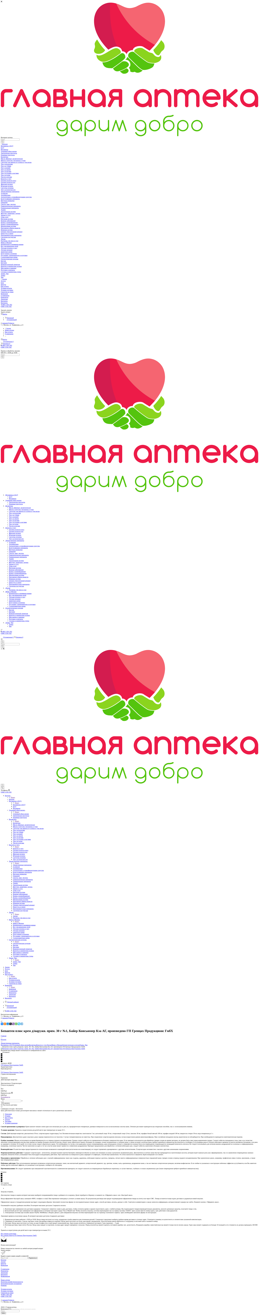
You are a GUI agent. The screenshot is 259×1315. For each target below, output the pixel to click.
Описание (8, 1114)
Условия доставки (7, 1291)
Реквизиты (4, 1271)
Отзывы (7, 1116)
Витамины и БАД (19, 805)
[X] (10, 1024)
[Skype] (19, 1024)
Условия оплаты (6, 1289)
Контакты (4, 1274)
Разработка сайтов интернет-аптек (24, 1309)
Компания (12, 989)
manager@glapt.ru (8, 323)
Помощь (4, 1285)
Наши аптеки (5, 1280)
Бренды (3, 1263)
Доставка (8, 1121)
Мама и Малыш (18, 923)
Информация (5, 1276)
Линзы (15, 916)
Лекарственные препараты (22, 865)
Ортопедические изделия (21, 943)
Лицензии (4, 1273)
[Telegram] (22, 1024)
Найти (3, 1313)
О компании (5, 1269)
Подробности (5, 1097)
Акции (3, 1262)
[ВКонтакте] (2, 1024)
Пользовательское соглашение (11, 1283)
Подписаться (33, 1258)
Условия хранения (11, 1123)
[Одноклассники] (5, 1024)
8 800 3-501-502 (6, 305)
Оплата (7, 1119)
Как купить (13, 978)
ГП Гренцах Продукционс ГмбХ (12, 1065)
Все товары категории (8, 1234)
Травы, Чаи (17, 962)
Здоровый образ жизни (21, 814)
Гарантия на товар (7, 1293)
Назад (13, 797)
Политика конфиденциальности (12, 1282)
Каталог (11, 799)
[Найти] (2, 142)
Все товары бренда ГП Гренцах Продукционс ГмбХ (19, 1235)
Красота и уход (18, 848)
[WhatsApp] (16, 1024)
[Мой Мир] (7, 1024)
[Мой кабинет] (2, 639)
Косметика (16, 823)
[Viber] (13, 1024)
